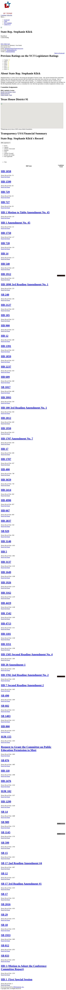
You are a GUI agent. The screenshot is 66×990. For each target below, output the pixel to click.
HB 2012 (6, 417)
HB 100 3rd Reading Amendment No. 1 (24, 407)
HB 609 (5, 376)
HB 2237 (6, 366)
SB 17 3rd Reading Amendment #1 (21, 883)
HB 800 (5, 726)
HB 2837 (6, 520)
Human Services (5, 93)
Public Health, (6, 95)
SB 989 (5, 822)
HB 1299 (6, 801)
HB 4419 (6, 603)
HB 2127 (6, 304)
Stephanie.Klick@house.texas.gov (14, 48)
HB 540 (5, 263)
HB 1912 (6, 274)
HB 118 (5, 770)
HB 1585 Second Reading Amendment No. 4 (27, 654)
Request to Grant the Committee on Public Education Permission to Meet (26, 748)
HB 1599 (6, 181)
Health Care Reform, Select (8, 92)
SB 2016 (5, 904)
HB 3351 (6, 644)
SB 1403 (5, 716)
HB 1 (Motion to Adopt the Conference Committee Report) (23, 967)
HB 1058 (6, 171)
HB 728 (5, 243)
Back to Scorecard (59, 53)
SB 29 (4, 914)
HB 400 (5, 469)
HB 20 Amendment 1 (13, 664)
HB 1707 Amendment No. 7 (17, 438)
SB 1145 (5, 832)
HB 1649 (6, 572)
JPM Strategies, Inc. (18, 987)
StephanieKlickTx (12, 50)
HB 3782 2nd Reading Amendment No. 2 (25, 674)
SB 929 (5, 531)
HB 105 (5, 315)
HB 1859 (6, 356)
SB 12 (4, 873)
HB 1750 (6, 232)
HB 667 (5, 510)
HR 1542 (6, 613)
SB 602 (5, 705)
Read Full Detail (5, 177)
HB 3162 (6, 592)
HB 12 (4, 335)
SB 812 (5, 945)
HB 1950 (6, 428)
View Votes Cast (5, 44)
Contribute (3, 15)
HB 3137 (6, 561)
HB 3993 (6, 397)
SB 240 (5, 294)
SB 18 (4, 924)
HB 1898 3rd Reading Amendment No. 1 (24, 284)
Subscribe (9, 15)
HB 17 (4, 448)
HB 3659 (6, 479)
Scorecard (7, 20)
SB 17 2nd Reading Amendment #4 (21, 863)
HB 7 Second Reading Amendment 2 (22, 685)
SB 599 (5, 842)
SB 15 (4, 852)
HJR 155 (6, 736)
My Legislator (8, 23)
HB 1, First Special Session (16, 979)
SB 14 (4, 811)
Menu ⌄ (3, 17)
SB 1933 (5, 935)
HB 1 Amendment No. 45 (15, 222)
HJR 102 (6, 791)
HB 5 (4, 551)
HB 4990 (6, 500)
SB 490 (5, 695)
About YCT (7, 24)
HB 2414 (6, 489)
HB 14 (4, 253)
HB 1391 (6, 346)
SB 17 (4, 894)
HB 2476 (6, 780)
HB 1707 (6, 459)
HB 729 (5, 191)
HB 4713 (6, 623)
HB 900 (5, 325)
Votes (5, 21)
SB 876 (5, 760)
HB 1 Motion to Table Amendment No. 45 (25, 212)
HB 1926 (6, 582)
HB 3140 (6, 541)
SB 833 (5, 955)
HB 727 (5, 202)
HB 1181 (6, 633)
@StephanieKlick (10, 51)
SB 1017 (5, 387)
